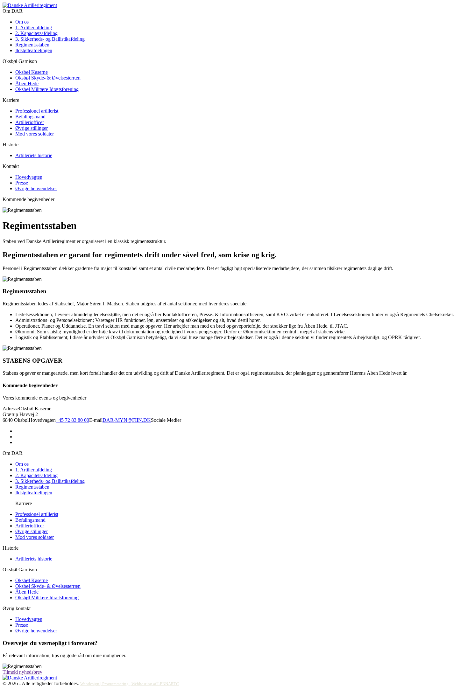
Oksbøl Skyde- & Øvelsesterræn (48, 77)
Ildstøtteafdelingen (33, 50)
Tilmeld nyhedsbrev (22, 672)
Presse (21, 182)
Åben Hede (27, 83)
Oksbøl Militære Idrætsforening (47, 89)
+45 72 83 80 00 (72, 420)
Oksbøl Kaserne (31, 72)
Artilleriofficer (29, 122)
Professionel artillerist (36, 111)
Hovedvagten (28, 177)
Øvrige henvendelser (36, 188)
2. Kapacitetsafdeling (36, 33)
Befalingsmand (30, 116)
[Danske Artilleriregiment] (30, 5)
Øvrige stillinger (31, 128)
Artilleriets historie (33, 155)
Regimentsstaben (32, 44)
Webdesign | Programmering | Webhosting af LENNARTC (129, 684)
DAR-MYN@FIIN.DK (127, 420)
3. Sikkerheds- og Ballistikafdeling (50, 39)
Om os (22, 21)
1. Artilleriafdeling (33, 27)
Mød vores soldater (34, 133)
